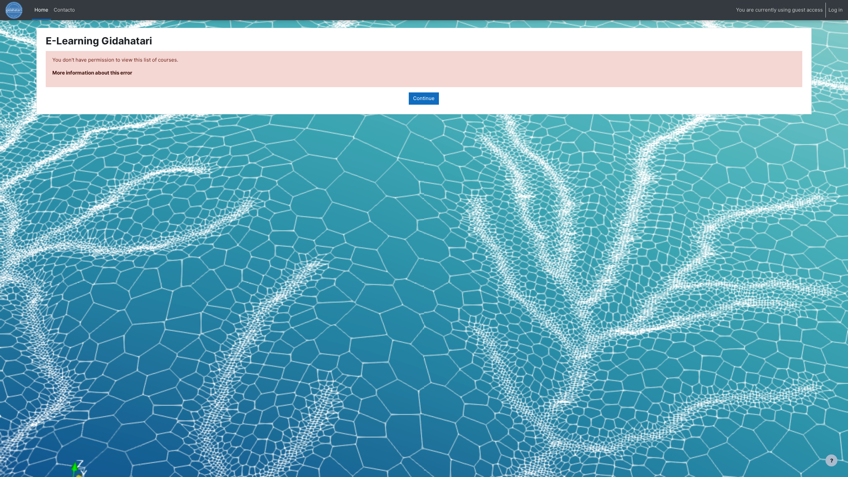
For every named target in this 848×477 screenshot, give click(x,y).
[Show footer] (831, 460)
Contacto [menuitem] (64, 10)
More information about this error (92, 73)
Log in (835, 10)
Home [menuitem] (41, 10)
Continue (424, 98)
